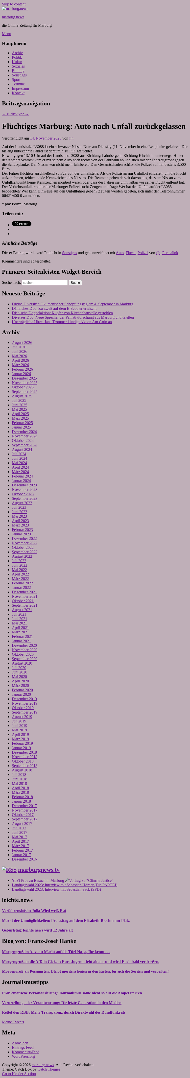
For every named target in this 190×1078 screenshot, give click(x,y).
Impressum (20, 88)
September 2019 (24, 712)
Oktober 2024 (23, 440)
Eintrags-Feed (23, 1047)
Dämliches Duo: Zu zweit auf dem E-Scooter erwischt (54, 308)
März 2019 (20, 739)
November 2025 (24, 383)
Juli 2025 (19, 400)
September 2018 (24, 766)
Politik (17, 57)
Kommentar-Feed (25, 1052)
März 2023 (20, 525)
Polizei (143, 253)
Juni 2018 (19, 779)
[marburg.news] (15, 8)
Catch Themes (49, 1069)
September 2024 (24, 445)
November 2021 (24, 596)
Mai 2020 (19, 676)
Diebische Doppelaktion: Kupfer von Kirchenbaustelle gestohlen (62, 313)
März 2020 (20, 685)
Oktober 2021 (23, 601)
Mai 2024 (19, 463)
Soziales (18, 66)
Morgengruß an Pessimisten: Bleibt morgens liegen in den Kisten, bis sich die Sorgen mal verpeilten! (85, 971)
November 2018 (24, 757)
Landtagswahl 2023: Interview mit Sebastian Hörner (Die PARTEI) (64, 885)
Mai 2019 (19, 730)
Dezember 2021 (24, 592)
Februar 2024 (22, 476)
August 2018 (22, 770)
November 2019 (24, 703)
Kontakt (18, 93)
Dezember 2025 (24, 378)
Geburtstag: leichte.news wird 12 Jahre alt (37, 930)
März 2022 (20, 578)
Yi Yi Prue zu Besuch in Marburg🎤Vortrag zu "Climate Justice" (62, 880)
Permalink (170, 253)
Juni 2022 (19, 565)
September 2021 (24, 605)
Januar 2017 (21, 855)
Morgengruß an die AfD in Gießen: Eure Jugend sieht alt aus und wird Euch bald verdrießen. (80, 961)
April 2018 (20, 788)
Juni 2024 (19, 458)
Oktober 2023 (23, 494)
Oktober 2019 (23, 708)
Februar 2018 (22, 797)
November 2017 (24, 810)
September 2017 (24, 819)
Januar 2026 (21, 374)
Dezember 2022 (24, 538)
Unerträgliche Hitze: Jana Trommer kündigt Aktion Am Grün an (62, 322)
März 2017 (20, 846)
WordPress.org (23, 1056)
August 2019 (22, 717)
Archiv (17, 53)
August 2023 (22, 503)
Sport (16, 79)
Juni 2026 (19, 351)
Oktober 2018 (23, 761)
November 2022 (24, 543)
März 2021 (20, 632)
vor (24, 114)
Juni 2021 (19, 619)
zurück (10, 114)
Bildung (18, 71)
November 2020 (24, 650)
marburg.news (13, 17)
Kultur (17, 62)
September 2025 (24, 391)
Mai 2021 (19, 623)
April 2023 (20, 521)
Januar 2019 (21, 748)
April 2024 (20, 467)
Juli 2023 (19, 507)
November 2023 (24, 489)
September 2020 (24, 659)
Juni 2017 (19, 832)
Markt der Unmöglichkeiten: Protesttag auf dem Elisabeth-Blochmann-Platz (66, 920)
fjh (71, 138)
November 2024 (24, 436)
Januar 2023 (21, 534)
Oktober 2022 (23, 547)
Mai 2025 (19, 409)
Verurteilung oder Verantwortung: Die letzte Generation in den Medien (61, 1003)
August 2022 (22, 556)
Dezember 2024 (24, 432)
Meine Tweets (13, 1022)
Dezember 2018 (24, 752)
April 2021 (20, 627)
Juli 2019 (19, 721)
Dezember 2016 (24, 859)
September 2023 (24, 498)
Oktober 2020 (23, 654)
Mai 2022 (19, 570)
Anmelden (20, 1043)
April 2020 (20, 681)
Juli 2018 (19, 774)
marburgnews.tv (39, 869)
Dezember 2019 (24, 699)
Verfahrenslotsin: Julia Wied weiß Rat (34, 911)
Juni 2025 (19, 405)
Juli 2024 (19, 454)
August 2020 (22, 663)
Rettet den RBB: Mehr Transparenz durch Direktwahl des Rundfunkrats (63, 1012)
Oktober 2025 (23, 387)
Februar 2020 (22, 690)
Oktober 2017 (23, 815)
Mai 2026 (19, 356)
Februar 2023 (22, 529)
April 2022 (20, 574)
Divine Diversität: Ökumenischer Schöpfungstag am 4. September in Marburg (72, 304)
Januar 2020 (21, 694)
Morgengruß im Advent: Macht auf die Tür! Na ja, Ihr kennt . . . (56, 952)
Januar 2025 (21, 427)
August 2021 (22, 610)
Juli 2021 (19, 614)
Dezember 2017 (24, 806)
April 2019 (20, 734)
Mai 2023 (19, 516)
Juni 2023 (19, 512)
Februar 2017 (22, 850)
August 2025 (22, 396)
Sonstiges (19, 75)
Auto (120, 253)
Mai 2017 (19, 837)
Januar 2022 (21, 587)
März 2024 (20, 472)
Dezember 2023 (24, 485)
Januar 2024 (21, 481)
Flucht (131, 253)
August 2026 (22, 342)
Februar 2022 (22, 583)
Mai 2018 (19, 783)
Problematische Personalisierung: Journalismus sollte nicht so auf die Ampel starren (72, 993)
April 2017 (20, 841)
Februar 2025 (22, 423)
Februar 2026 (22, 369)
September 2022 (24, 552)
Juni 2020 (19, 672)
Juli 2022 (19, 561)
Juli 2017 (19, 828)
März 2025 (20, 418)
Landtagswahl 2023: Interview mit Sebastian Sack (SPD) (56, 889)
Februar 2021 (22, 636)
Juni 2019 (19, 725)
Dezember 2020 (24, 645)
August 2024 (22, 449)
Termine (18, 84)
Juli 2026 (19, 347)
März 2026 (20, 365)
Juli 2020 (19, 668)
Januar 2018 (21, 801)
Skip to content (13, 4)
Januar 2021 (21, 641)
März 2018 (20, 792)
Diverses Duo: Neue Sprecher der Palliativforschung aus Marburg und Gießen (73, 317)
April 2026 (20, 360)
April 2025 (20, 414)
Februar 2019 (22, 743)
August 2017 (22, 823)
